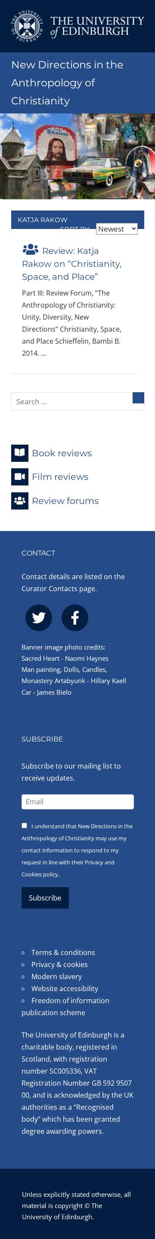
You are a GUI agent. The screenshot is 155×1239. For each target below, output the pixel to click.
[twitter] (39, 618)
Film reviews (60, 476)
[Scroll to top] (139, 1186)
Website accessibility (64, 988)
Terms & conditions (63, 952)
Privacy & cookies (59, 964)
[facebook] (75, 618)
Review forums (65, 500)
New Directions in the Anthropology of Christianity (67, 82)
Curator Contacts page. (59, 588)
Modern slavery (56, 976)
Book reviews (62, 452)
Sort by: (76, 229)
